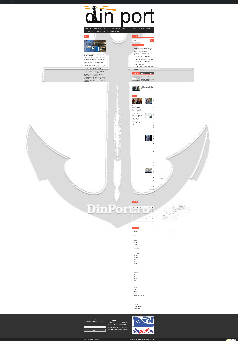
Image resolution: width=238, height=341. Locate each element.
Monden (135, 282)
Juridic (135, 276)
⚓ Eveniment (115, 28)
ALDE (117, 320)
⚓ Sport (97, 31)
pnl (109, 329)
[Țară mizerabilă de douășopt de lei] (137, 101)
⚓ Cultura (106, 28)
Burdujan (118, 322)
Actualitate (136, 231)
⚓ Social (148, 28)
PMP (125, 327)
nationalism (113, 327)
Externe (135, 261)
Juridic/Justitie (98, 28)
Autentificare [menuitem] (5, 0)
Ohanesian (120, 327)
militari (125, 326)
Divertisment (136, 252)
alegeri (119, 320)
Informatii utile (137, 267)
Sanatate (136, 297)
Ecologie (135, 255)
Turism (135, 302)
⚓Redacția (105, 31)
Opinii (135, 285)
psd (112, 329)
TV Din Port (136, 304)
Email (85, 325)
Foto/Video (136, 265)
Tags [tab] (151, 73)
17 (133, 216)
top (124, 329)
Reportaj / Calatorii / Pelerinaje (140, 295)
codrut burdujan (125, 322)
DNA (123, 324)
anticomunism (123, 320)
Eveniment (136, 259)
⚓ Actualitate (88, 28)
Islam (135, 274)
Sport (135, 300)
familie (109, 326)
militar (123, 326)
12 (140, 214)
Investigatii (136, 272)
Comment (103, 57)
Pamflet (135, 287)
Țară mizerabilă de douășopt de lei (141, 53)
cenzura (121, 322)
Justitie (135, 278)
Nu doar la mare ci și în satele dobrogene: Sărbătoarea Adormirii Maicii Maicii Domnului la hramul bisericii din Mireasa (143, 58)
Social (135, 299)
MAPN (120, 326)
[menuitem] (1, 1)
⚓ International (89, 31)
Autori (135, 238)
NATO (117, 327)
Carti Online (136, 242)
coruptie (120, 324)
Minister (127, 326)
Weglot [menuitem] (11, 0)
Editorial (126, 324)
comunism (110, 324)
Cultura (135, 250)
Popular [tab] (136, 73)
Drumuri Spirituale (137, 253)
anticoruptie (128, 320)
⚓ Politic (140, 28)
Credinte (135, 244)
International (136, 268)
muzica (109, 327)
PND (127, 327)
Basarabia (115, 322)
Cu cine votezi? (137, 248)
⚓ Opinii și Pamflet (114, 31)
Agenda (135, 235)
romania (117, 329)
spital (120, 329)
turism (126, 329)
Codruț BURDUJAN (95, 57)
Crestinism (136, 246)
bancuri (112, 322)
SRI (121, 329)
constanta (115, 324)
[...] (94, 81)
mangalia (117, 326)
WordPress (140, 339)
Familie (135, 263)
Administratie (137, 233)
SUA (123, 329)
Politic (135, 289)
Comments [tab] (143, 73)
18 (137, 216)
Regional (135, 291)
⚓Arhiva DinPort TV (138, 306)
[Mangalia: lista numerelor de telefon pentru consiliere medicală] (95, 45)
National (135, 283)
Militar (135, 280)
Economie (136, 257)
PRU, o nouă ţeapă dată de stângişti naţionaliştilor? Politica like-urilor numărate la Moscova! (147, 87)
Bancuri (135, 240)
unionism (109, 331)
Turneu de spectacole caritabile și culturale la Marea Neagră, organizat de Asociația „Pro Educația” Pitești (143, 50)
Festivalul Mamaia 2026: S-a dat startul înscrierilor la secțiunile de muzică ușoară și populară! (143, 63)
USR (113, 331)
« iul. (133, 223)
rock (114, 329)
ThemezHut (152, 339)
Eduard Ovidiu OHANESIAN (137, 110)
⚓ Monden (124, 28)
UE (127, 329)
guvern (111, 326)
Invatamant (136, 270)
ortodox (123, 327)
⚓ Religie (132, 28)
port (110, 329)
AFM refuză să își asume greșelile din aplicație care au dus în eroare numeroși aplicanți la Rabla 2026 (143, 68)
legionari (113, 326)
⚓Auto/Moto (137, 308)
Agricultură (136, 236)
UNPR (112, 331)
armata (109, 322)
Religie (135, 293)
